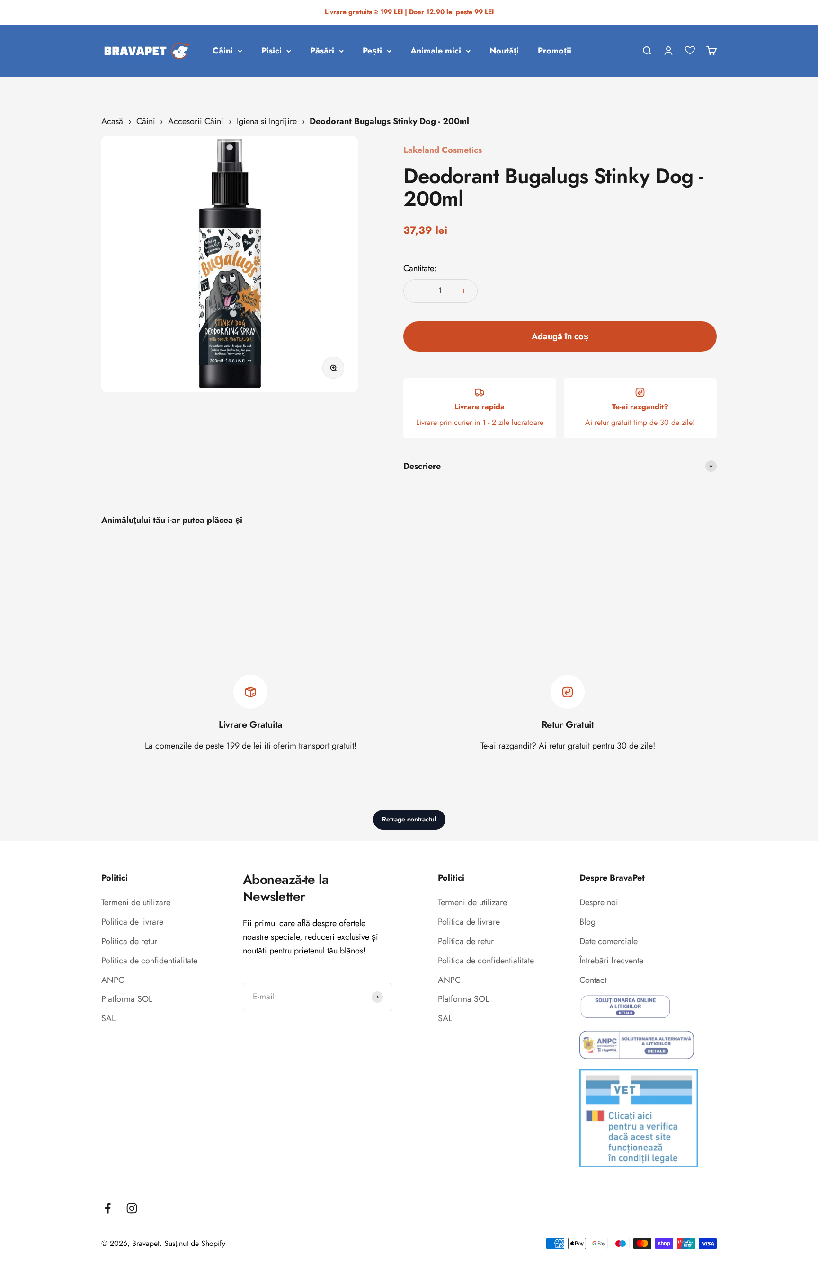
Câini (223, 50)
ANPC (112, 980)
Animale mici (435, 50)
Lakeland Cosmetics (442, 150)
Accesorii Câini (195, 121)
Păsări (322, 50)
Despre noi (598, 902)
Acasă (112, 121)
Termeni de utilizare (135, 902)
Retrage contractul (409, 819)
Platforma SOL (126, 999)
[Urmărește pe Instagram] (131, 1208)
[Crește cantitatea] (463, 291)
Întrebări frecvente (611, 960)
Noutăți (504, 50)
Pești (372, 50)
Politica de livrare (132, 922)
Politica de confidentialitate (149, 960)
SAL (108, 1018)
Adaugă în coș (560, 336)
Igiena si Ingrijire (267, 121)
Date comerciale (608, 941)
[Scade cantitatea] (417, 291)
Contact (592, 980)
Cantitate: (419, 268)
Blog (587, 922)
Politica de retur (129, 941)
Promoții (554, 50)
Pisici (271, 50)
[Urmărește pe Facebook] (107, 1208)
